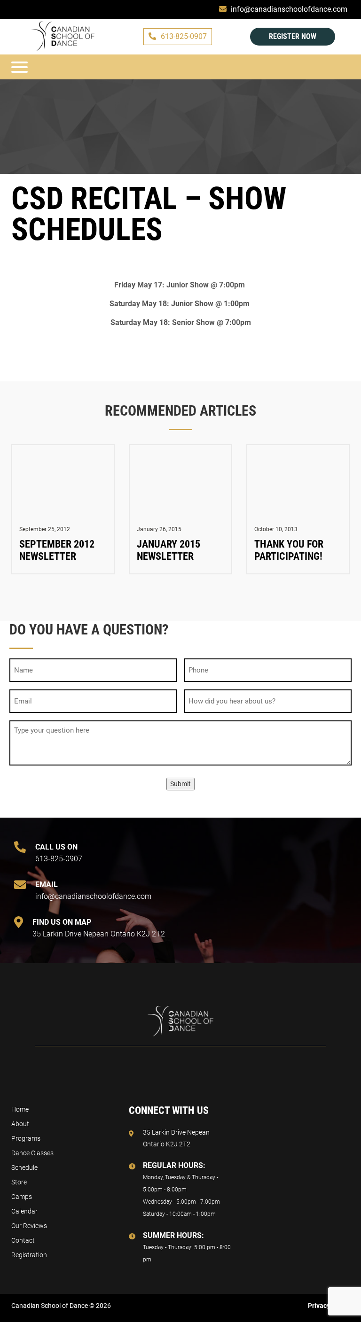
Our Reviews (29, 1225)
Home (20, 1109)
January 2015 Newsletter (168, 550)
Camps (21, 1196)
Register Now (292, 36)
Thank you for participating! (288, 550)
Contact (23, 1240)
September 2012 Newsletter (56, 550)
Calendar (24, 1211)
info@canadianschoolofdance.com (93, 890)
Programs (25, 1138)
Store (19, 1182)
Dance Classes (32, 1153)
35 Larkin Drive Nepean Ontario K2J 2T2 (98, 928)
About (20, 1124)
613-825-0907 (184, 36)
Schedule (24, 1167)
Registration (29, 1255)
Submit (180, 784)
